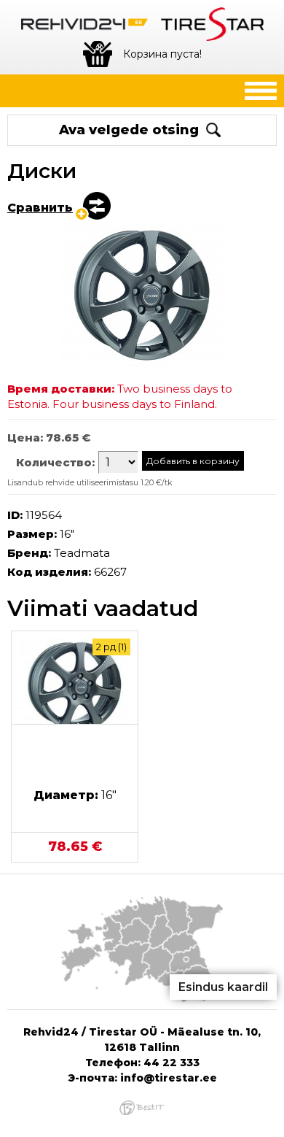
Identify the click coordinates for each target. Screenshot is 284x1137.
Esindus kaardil (223, 987)
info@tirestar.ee (168, 1077)
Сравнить (40, 208)
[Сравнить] (92, 206)
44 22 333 (171, 1062)
